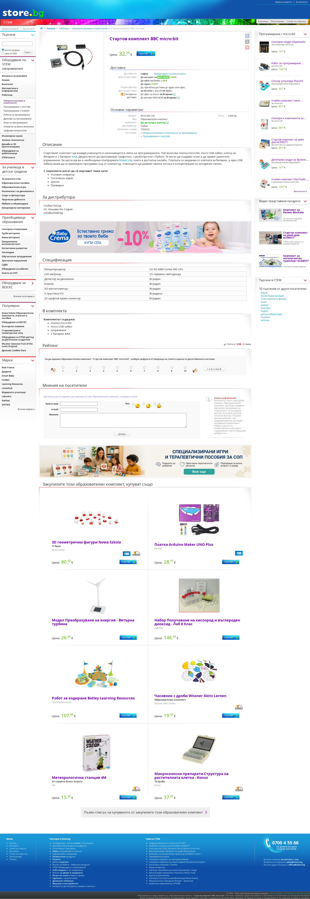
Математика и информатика (10, 89)
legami (264, 292)
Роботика (64, 28)
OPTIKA (6, 404)
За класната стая (11, 178)
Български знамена (13, 326)
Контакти (13, 845)
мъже (264, 301)
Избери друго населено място (170, 73)
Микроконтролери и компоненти (89, 28)
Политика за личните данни (297, 893)
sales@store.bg (294, 862)
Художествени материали (65, 853)
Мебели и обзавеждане (15, 203)
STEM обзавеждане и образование (69, 867)
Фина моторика (11, 237)
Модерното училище (14, 392)
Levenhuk (7, 388)
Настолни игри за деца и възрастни (70, 845)
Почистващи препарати (64, 848)
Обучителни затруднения (17, 256)
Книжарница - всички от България (73, 843)
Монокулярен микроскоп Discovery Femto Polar (172, 872)
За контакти (301, 2)
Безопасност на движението (18, 191)
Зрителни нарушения (14, 260)
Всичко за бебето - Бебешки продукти (71, 864)
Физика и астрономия (14, 75)
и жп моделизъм (68, 870)
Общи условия (276, 893)
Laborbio (6, 396)
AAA (74, 156)
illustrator (266, 308)
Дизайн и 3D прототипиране (11, 145)
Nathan (6, 400)
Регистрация (15, 856)
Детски (61, 862)
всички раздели (12, 50)
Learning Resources (12, 384)
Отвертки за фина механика (19, 126)
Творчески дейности (13, 199)
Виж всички (299, 191)
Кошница (13, 851)
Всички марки (25, 409)
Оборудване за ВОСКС (14, 322)
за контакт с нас (290, 859)
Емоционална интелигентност (11, 243)
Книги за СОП (9, 273)
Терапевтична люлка (159, 856)
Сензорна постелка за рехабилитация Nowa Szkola (173, 878)
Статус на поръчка (18, 853)
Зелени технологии (13, 140)
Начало (13, 843)
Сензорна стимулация (14, 229)
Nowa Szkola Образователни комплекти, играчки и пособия (18, 316)
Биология (7, 84)
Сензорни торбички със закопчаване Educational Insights (177, 862)
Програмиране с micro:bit (156, 136)
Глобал (6, 379)
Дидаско (6, 371)
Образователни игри (14, 187)
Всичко (68, 872)
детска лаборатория (271, 314)
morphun (265, 317)
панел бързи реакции (272, 295)
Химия (6, 80)
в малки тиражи (68, 875)
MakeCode (125, 160)
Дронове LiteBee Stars (14, 350)
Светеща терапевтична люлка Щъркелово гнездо (173, 870)
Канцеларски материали (16, 207)
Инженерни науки (12, 135)
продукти (64, 856)
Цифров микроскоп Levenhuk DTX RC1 (167, 843)
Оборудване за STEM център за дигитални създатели (18, 338)
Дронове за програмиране (18, 118)
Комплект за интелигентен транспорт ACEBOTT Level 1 (175, 853)
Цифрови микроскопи (15, 130)
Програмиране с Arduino (16, 110)
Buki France (8, 367)
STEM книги (8, 157)
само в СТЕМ (11, 53)
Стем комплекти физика (273, 298)
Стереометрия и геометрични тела (12, 332)
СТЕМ (277, 280)
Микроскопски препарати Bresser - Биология (171, 880)
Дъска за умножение (159, 875)
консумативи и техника (67, 851)
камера (265, 304)
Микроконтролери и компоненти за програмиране (170, 132)
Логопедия (8, 252)
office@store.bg (296, 864)
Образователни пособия (15, 183)
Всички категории (23, 296)
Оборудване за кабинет (15, 268)
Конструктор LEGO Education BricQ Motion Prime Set (174, 848)
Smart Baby (8, 375)
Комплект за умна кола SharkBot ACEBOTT (169, 845)
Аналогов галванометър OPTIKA (164, 883)
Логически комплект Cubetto (163, 864)
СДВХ (5, 264)
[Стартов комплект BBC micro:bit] (71, 57)
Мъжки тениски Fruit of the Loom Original (17, 345)
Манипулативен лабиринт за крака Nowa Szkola (172, 851)
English (264, 311)
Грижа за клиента (283, 2)
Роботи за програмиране (17, 114)
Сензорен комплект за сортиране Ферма (168, 859)
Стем (8, 22)
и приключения (65, 878)
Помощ (13, 859)
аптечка (265, 320)
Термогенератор (157, 867)
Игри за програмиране (16, 122)
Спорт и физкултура (13, 195)
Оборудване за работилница (10, 152)
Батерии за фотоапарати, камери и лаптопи (74, 886)
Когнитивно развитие (14, 248)
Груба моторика (11, 233)
